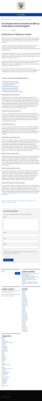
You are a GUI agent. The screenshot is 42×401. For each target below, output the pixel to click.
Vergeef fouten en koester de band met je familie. (13, 91)
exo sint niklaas (4, 349)
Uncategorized (4, 380)
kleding (3, 356)
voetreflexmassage (5, 385)
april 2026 (24, 295)
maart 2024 (24, 326)
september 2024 (25, 318)
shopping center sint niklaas (7, 368)
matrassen (4, 359)
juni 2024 (23, 322)
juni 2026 (23, 293)
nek (2, 362)
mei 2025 (23, 309)
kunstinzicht (4, 357)
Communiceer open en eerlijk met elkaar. (11, 83)
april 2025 (24, 310)
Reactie (5, 217)
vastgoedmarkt (4, 381)
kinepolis (3, 354)
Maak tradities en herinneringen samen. (11, 86)
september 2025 (25, 304)
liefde (27, 200)
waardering (14, 202)
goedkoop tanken (5, 351)
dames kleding (4, 346)
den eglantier (4, 348)
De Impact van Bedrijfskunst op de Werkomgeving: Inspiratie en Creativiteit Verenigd (29, 279)
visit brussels (4, 383)
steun (35, 200)
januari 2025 (24, 314)
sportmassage (4, 374)
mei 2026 (23, 294)
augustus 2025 (24, 305)
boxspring (3, 340)
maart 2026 (24, 296)
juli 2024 (23, 321)
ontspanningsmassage (6, 364)
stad (2, 375)
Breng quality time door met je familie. (10, 81)
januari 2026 (24, 299)
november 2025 (25, 301)
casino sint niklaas (5, 341)
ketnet (3, 352)
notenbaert (4, 363)
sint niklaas (4, 370)
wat (2, 386)
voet (2, 384)
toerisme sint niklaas (5, 377)
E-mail (5, 238)
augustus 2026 (24, 290)
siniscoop (3, 369)
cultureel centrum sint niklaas (7, 342)
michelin (3, 361)
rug (2, 365)
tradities (3, 202)
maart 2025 (24, 311)
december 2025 (25, 300)
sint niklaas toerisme (5, 372)
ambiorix (3, 337)
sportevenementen (5, 373)
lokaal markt (4, 358)
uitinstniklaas (4, 290)
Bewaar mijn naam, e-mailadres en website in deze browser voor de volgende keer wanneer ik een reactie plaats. (20, 252)
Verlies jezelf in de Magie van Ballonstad (29, 281)
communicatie (10, 200)
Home (3, 19)
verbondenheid (8, 202)
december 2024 (25, 315)
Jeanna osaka (4, 294)
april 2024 (24, 325)
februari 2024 (24, 327)
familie (15, 200)
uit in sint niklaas (5, 378)
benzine (3, 338)
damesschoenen (5, 347)
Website (5, 244)
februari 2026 (24, 298)
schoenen (3, 367)
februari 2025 (24, 312)
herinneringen (22, 200)
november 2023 (25, 331)
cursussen (3, 344)
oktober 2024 (24, 317)
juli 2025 (23, 306)
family (18, 200)
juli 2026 (23, 291)
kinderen (3, 353)
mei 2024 (23, 323)
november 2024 (25, 316)
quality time (31, 200)
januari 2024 (24, 328)
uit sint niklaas (4, 379)
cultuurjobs (4, 343)
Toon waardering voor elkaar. (9, 84)
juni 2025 (23, 307)
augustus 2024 (24, 320)
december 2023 (25, 330)
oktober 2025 (24, 302)
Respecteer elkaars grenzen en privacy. (11, 90)
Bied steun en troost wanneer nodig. (10, 88)
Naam (5, 232)
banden (5, 200)
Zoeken (3, 271)
